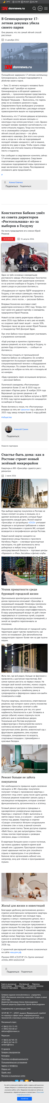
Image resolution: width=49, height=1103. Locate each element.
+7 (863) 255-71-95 (9, 1026)
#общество (6, 417)
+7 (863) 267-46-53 (9, 1042)
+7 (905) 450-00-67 (9, 1029)
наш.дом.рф (15, 952)
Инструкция (24, 984)
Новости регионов (28, 988)
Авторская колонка (35, 986)
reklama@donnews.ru (10, 1031)
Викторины (19, 986)
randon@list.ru (7, 1044)
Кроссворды (6, 986)
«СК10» (31, 522)
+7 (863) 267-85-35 (9, 1040)
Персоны (36, 984)
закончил (25, 409)
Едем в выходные (8, 984)
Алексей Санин (21, 429)
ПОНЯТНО (24, 1099)
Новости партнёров (9, 988)
